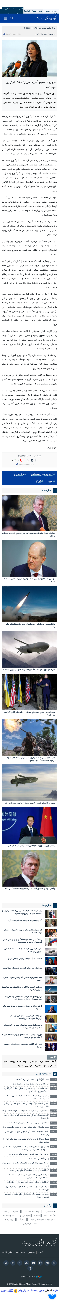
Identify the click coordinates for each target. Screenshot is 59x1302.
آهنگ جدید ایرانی (49, 1215)
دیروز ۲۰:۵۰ (54, 1187)
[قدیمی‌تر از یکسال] (29, 513)
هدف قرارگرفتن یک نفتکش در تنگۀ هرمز (32, 1079)
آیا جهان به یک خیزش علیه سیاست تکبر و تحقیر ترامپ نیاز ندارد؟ (26, 1117)
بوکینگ (21, 1219)
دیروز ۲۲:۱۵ (54, 1159)
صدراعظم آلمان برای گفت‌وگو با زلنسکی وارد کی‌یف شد (22, 969)
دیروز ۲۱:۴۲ (54, 1171)
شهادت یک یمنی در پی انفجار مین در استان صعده (28, 1123)
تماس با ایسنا (7, 1252)
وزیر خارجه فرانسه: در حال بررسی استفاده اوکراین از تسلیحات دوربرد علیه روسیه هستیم (22, 912)
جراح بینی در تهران (11, 1211)
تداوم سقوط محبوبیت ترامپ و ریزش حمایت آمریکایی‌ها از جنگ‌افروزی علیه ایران (26, 1090)
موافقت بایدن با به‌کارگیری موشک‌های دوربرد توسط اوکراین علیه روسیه (30, 626)
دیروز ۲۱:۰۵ (54, 1182)
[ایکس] (19, 1263)
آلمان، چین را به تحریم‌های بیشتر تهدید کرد (25, 920)
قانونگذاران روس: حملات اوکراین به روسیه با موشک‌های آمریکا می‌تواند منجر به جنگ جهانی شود (31, 759)
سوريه (20, 1066)
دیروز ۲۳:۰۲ (54, 1139)
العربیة (34, 11)
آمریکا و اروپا (51, 28)
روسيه (50, 481)
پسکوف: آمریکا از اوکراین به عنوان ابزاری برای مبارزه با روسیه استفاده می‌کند (28, 535)
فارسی (40, 11)
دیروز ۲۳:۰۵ (54, 1132)
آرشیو (21, 9)
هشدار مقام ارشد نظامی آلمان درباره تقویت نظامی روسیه (22, 979)
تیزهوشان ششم (8, 1215)
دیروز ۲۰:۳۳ (54, 1195)
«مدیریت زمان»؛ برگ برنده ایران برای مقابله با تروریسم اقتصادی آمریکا (27, 1196)
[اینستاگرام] (12, 1263)
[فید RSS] (5, 1263)
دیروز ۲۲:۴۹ (54, 1154)
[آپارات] (29, 1268)
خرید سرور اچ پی (23, 1215)
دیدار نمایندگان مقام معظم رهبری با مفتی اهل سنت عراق (25, 1127)
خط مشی (31, 1252)
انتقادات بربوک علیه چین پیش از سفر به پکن (25, 958)
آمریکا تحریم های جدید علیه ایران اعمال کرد (31, 1084)
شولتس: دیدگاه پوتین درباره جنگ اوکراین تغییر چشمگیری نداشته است (29, 580)
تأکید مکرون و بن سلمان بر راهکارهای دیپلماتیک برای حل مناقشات (27, 1188)
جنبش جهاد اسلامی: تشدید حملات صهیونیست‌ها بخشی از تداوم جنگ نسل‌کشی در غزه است (26, 1148)
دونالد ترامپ (22, 1061)
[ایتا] (47, 1263)
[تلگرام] (33, 1263)
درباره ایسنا (20, 1252)
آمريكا (38, 481)
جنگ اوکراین (19, 474)
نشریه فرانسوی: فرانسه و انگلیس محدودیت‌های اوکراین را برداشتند (29, 669)
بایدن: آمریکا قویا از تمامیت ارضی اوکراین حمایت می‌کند (23, 1046)
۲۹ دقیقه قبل (53, 1080)
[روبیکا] (53, 1263)
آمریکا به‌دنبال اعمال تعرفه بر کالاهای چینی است (29, 1170)
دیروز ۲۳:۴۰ (54, 1123)
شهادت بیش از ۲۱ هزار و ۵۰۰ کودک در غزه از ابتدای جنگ (25, 1110)
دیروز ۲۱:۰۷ (54, 1175)
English (27, 11)
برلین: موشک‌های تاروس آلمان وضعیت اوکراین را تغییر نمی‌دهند (30, 803)
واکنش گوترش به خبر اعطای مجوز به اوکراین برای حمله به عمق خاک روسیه (22, 1027)
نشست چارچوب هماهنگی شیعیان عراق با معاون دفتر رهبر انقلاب (27, 1133)
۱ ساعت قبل (54, 1089)
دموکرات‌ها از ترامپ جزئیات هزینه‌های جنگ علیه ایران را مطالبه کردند (26, 1141)
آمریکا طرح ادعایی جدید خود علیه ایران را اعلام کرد (28, 1182)
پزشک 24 (36, 1215)
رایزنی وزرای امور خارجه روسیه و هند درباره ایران (29, 1154)
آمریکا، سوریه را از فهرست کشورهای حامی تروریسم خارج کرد (25, 1165)
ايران (47, 1061)
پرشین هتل (9, 1219)
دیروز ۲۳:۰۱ (54, 1147)
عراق (6, 1061)
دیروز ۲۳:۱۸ (54, 1127)
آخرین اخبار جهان (43, 1074)
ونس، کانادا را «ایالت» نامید (37, 1158)
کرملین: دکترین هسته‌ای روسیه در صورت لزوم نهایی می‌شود (22, 1007)
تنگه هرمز (52, 1066)
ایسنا (46, 18)
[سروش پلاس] (40, 1263)
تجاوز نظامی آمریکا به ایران (35, 1066)
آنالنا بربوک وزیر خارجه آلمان (41, 474)
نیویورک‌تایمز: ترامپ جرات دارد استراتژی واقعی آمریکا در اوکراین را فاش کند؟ (29, 714)
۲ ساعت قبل (53, 1104)
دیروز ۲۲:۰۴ (54, 1163)
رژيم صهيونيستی (36, 1061)
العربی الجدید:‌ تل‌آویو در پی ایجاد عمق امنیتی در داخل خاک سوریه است (26, 1105)
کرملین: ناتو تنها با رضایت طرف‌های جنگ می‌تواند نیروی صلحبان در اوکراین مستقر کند (22, 998)
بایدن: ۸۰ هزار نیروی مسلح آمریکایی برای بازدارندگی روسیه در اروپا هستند (26, 1017)
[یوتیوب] (26, 1263)
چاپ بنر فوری (50, 1211)
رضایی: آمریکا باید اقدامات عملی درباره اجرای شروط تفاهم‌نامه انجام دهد (28, 1097)
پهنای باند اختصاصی (31, 1211)
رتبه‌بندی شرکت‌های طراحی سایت (42, 1219)
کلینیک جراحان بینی (29, 1223)
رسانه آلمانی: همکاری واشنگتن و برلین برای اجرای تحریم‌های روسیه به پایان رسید (22, 941)
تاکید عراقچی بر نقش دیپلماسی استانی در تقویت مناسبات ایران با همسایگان (29, 1176)
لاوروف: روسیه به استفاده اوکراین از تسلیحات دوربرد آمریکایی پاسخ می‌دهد (22, 1036)
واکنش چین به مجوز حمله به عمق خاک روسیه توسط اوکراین (31, 846)
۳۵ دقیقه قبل (53, 1084)
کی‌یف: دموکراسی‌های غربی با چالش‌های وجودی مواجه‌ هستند (22, 931)
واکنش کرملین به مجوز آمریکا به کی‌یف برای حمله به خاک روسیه (30, 888)
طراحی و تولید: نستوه (28, 1276)
